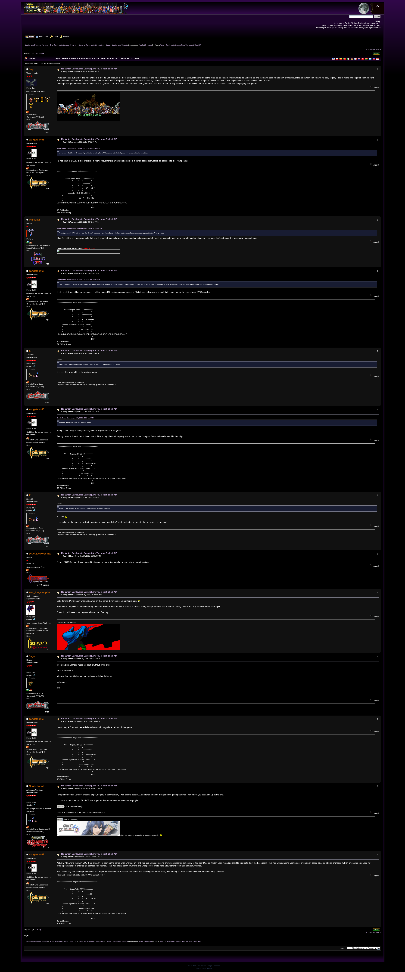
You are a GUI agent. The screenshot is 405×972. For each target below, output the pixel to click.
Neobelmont (36, 786)
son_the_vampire (39, 592)
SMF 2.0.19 (192, 966)
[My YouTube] (27, 691)
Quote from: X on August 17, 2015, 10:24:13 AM (75, 418)
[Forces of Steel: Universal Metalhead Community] (27, 243)
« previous (370, 50)
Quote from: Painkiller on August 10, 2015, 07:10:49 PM (78, 148)
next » (378, 50)
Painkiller (34, 219)
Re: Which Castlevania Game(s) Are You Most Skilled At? (89, 69)
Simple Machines (214, 966)
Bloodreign (148, 45)
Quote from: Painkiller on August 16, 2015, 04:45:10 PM (78, 279)
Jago (32, 656)
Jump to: (343, 948)
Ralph (141, 45)
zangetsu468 (36, 139)
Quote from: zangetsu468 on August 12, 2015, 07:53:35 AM (79, 228)
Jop (31, 69)
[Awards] (27, 112)
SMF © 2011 (202, 966)
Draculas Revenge (40, 553)
